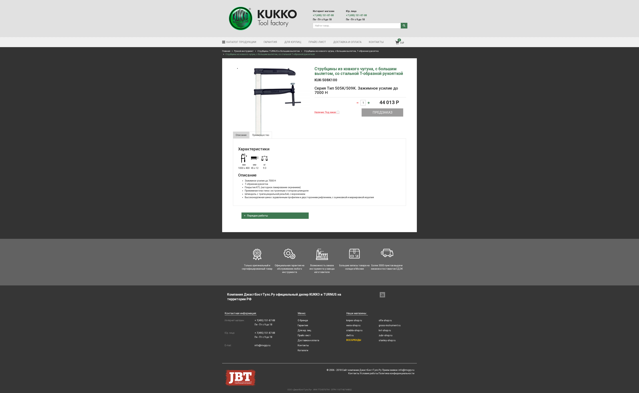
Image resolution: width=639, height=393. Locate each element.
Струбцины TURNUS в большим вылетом (278, 51)
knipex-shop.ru (354, 320)
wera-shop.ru (353, 325)
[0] (397, 43)
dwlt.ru (350, 335)
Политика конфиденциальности (396, 373)
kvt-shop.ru (385, 330)
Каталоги (303, 350)
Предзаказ (382, 112)
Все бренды (353, 340)
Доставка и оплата (347, 42)
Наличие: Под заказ (326, 112)
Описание (241, 135)
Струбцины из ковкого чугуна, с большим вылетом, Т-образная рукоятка (341, 51)
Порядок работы (257, 215)
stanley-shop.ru (387, 340)
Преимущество (260, 135)
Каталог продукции (241, 42)
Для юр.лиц (292, 42)
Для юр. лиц (304, 330)
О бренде (303, 320)
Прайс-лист (317, 42)
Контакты (376, 42)
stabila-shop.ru (354, 330)
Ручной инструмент (244, 51)
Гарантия (270, 42)
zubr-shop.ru (385, 335)
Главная (226, 51)
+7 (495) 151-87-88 (323, 15)
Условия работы (369, 373)
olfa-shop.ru (385, 320)
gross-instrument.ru (390, 325)
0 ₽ (402, 42)
